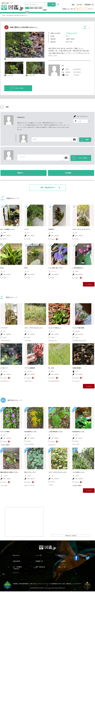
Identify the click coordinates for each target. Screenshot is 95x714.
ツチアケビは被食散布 (29, 368)
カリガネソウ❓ (4, 368)
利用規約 (15, 583)
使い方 (73, 9)
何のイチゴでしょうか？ (30, 472)
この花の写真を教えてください (55, 431)
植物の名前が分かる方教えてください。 (9, 472)
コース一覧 (38, 555)
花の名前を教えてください (30, 431)
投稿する (20, 173)
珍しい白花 (51, 368)
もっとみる (89, 284)
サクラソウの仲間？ (5, 431)
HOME (3, 15)
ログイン (91, 9)
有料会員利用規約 (23, 583)
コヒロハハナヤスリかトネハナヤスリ (81, 229)
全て (27, 8)
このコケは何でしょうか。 (78, 472)
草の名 (2, 267)
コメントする (19, 88)
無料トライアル (81, 9)
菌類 (40, 8)
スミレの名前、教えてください (55, 267)
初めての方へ (16, 555)
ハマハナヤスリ (4, 327)
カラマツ (26, 229)
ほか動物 (27, 12)
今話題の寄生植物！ (77, 368)
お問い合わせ (33, 583)
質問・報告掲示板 (9, 15)
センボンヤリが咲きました (54, 327)
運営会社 (68, 583)
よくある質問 (61, 561)
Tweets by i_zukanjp (70, 535)
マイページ (16, 572)
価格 (73, 4)
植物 (31, 8)
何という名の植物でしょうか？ (7, 229)
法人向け (80, 4)
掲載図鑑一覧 (89, 4)
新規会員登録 (16, 561)
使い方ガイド (61, 555)
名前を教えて (51, 229)
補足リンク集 (61, 567)
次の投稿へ (68, 173)
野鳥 (36, 8)
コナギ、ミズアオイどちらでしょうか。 (33, 327)
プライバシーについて (44, 583)
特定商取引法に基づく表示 (58, 583)
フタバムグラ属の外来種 (78, 327)
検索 (53, 4)
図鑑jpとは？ (67, 9)
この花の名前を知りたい (78, 267)
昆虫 (45, 10)
